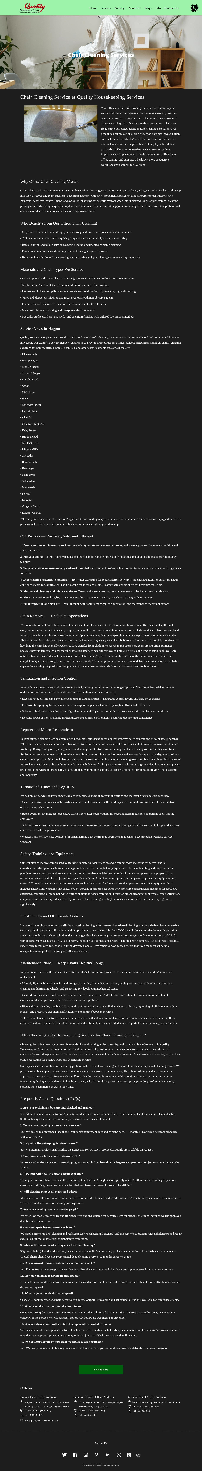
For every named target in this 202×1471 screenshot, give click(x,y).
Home (93, 8)
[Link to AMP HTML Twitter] (64, 1455)
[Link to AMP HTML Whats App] (194, 9)
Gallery (120, 8)
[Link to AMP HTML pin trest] (96, 1455)
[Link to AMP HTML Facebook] (75, 1455)
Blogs (148, 8)
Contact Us (171, 8)
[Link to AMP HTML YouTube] (129, 1455)
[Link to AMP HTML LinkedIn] (108, 1455)
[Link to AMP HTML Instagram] (85, 1455)
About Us (134, 8)
